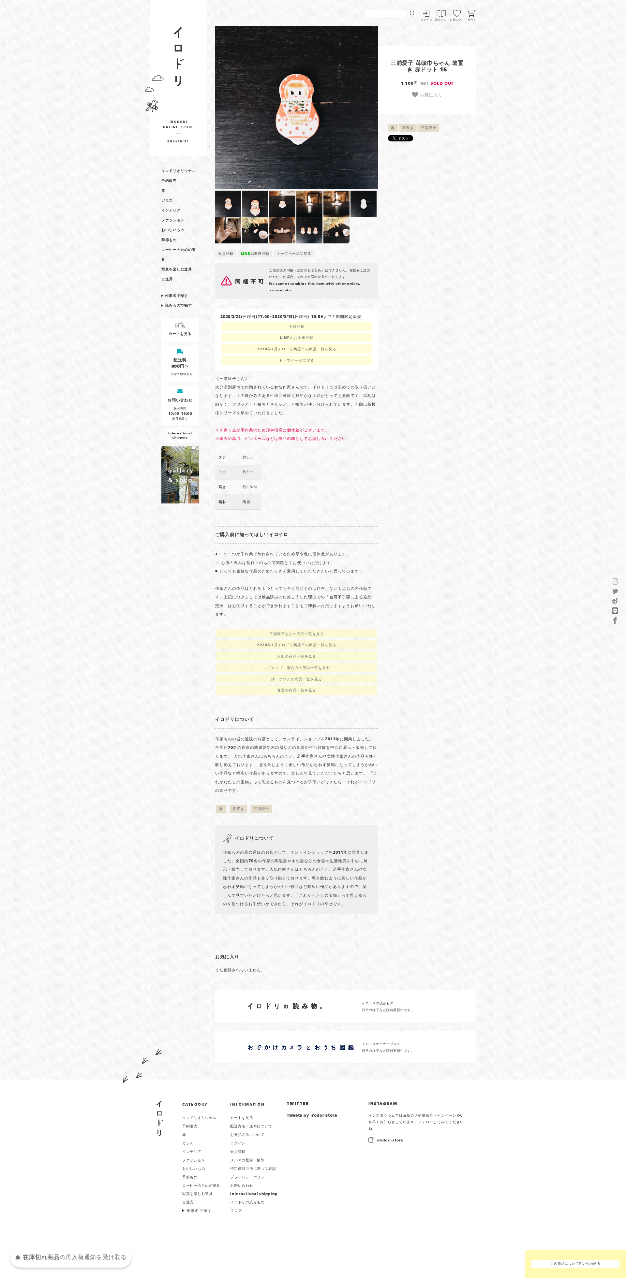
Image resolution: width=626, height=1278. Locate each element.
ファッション (172, 220)
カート (472, 20)
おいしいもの (172, 230)
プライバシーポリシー (249, 1177)
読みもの (441, 20)
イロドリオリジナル (178, 171)
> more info (280, 290)
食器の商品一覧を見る (296, 690)
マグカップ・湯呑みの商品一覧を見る (296, 668)
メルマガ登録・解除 (247, 1160)
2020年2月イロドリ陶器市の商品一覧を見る (296, 349)
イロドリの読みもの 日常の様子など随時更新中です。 (388, 1006)
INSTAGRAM (382, 1104)
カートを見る (241, 1118)
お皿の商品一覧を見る (296, 656)
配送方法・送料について (251, 1126)
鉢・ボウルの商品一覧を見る (296, 679)
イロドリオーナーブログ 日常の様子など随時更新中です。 (388, 1047)
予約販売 (169, 180)
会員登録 (225, 253)
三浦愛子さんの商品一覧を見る (296, 634)
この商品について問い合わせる (575, 1263)
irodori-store (390, 1140)
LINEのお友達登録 (296, 338)
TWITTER (298, 1104)
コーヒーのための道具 (201, 1185)
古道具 (167, 279)
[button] (256, 107)
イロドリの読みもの (247, 1202)
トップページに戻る (294, 253)
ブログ (236, 1211)
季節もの (169, 240)
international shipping (253, 1194)
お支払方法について (247, 1135)
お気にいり (457, 20)
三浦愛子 (428, 128)
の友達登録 (255, 253)
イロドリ (159, 1118)
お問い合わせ (241, 1185)
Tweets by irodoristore (312, 1116)
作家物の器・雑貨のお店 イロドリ (178, 60)
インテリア (171, 210)
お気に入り (430, 94)
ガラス (167, 200)
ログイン (426, 20)
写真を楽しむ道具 (176, 269)
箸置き (407, 128)
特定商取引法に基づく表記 (253, 1168)
